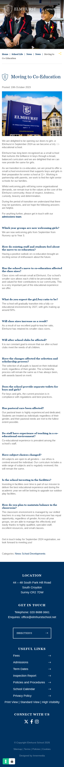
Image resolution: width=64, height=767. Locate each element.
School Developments (33, 553)
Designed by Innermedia (32, 755)
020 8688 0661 (40, 612)
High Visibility (51, 702)
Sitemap (17, 749)
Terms (27, 749)
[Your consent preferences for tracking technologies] (12, 761)
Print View (11, 702)
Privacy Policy (22, 695)
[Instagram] (37, 721)
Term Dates (20, 669)
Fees (16, 655)
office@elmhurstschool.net (38, 617)
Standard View (30, 702)
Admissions (20, 662)
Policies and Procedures (29, 682)
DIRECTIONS (24, 633)
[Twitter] (26, 721)
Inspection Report (24, 675)
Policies (36, 749)
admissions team (11, 216)
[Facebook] (31, 721)
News (18, 553)
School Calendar (24, 689)
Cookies (46, 749)
